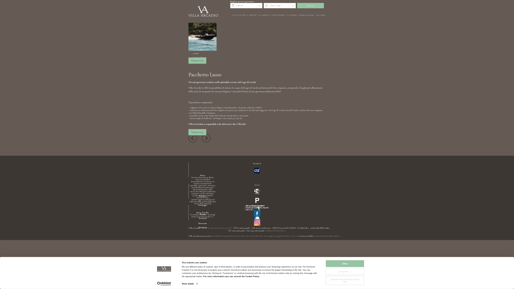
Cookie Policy (249, 236)
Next (206, 138)
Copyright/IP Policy (281, 236)
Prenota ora (197, 60)
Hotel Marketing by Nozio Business (226, 236)
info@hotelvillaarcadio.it (275, 230)
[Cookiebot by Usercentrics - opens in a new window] (164, 284)
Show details (188, 284)
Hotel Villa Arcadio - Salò (203, 11)
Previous (192, 138)
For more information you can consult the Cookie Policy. (231, 276)
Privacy (295, 236)
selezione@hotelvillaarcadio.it (327, 236)
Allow (345, 264)
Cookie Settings (264, 236)
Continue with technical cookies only (345, 280)
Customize (343, 271)
